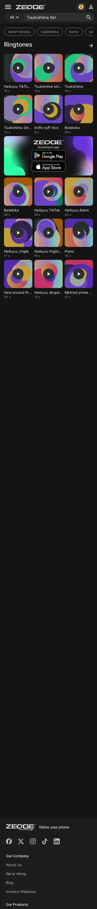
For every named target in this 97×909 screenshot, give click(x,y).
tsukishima (50, 31)
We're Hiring (16, 874)
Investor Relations (21, 891)
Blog (9, 882)
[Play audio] (18, 67)
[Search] (89, 17)
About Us (13, 865)
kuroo (74, 31)
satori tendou (19, 31)
